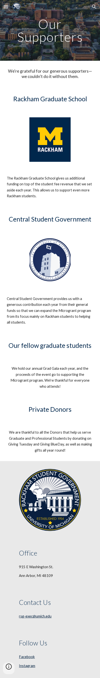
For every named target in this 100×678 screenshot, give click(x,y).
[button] (6, 6)
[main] (50, 30)
